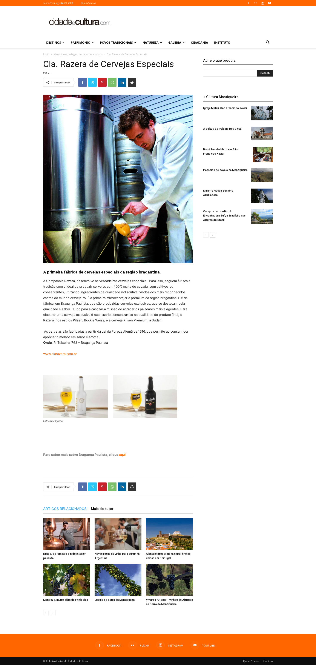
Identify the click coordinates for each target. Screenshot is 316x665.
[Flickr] (255, 3)
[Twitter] (92, 82)
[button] (267, 43)
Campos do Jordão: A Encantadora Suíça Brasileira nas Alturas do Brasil (224, 215)
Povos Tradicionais (116, 42)
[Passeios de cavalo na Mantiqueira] (262, 175)
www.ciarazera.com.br (60, 354)
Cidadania (199, 42)
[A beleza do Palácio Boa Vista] (262, 133)
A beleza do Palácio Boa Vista (222, 128)
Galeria (174, 42)
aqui (122, 455)
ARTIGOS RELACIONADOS (65, 509)
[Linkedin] (122, 82)
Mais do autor (102, 509)
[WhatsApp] (112, 82)
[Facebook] (248, 3)
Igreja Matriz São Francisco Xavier (225, 108)
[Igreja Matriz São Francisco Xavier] (262, 113)
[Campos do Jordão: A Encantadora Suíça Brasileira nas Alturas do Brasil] (262, 216)
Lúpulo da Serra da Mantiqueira (115, 599)
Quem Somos (88, 3)
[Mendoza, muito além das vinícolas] (66, 580)
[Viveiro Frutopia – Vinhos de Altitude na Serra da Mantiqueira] (169, 580)
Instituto (222, 42)
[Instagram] (262, 3)
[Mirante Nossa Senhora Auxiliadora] (262, 196)
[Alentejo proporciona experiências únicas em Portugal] (169, 534)
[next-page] (52, 612)
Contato (268, 661)
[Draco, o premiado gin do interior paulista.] (66, 534)
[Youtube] (269, 3)
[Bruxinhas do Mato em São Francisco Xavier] (263, 154)
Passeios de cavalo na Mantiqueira (225, 170)
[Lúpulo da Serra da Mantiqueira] (118, 580)
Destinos (53, 42)
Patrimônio (80, 42)
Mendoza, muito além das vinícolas (65, 599)
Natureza (151, 42)
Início (46, 54)
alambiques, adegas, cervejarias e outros (78, 54)
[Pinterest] (102, 82)
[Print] (132, 82)
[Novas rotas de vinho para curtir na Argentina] (118, 534)
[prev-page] (46, 612)
